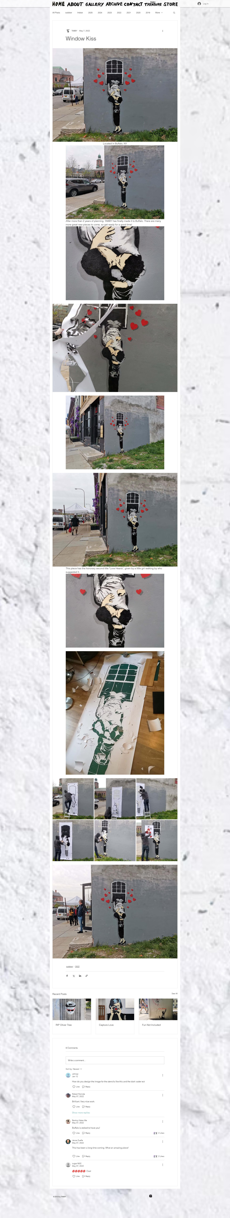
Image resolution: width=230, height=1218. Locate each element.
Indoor (80, 12)
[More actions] (162, 30)
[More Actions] (162, 1075)
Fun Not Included (151, 1024)
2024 (100, 12)
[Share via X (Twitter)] (73, 976)
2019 (148, 12)
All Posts (56, 12)
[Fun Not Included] (158, 1009)
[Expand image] (73, 798)
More (157, 12)
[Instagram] (151, 1196)
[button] (174, 12)
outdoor (68, 12)
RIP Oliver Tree (64, 1024)
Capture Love (106, 1024)
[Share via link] (86, 976)
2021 (129, 12)
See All (175, 993)
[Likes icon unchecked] (74, 1086)
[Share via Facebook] (67, 976)
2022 (119, 12)
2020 (138, 12)
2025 (90, 12)
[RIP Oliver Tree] (72, 1009)
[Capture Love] (115, 1009)
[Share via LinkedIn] (80, 976)
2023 (109, 12)
